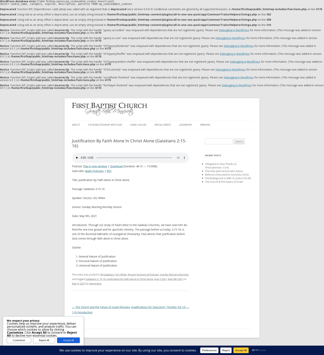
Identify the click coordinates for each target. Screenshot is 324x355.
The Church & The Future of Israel (224, 181)
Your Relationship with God (105, 124)
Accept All (68, 340)
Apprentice (95, 283)
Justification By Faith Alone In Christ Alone (130, 279)
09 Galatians (107, 274)
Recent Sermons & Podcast (143, 274)
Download (116, 166)
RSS (109, 171)
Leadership (185, 124)
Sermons (205, 124)
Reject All (44, 340)
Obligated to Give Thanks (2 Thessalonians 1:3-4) (220, 165)
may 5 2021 (160, 279)
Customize (19, 340)
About (76, 124)
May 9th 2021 (175, 279)
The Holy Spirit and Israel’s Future (224, 171)
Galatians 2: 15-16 (96, 279)
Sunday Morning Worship (174, 274)
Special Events (162, 124)
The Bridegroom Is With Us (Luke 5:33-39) (228, 178)
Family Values (138, 124)
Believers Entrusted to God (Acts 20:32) (227, 174)
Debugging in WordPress (234, 30)
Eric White (121, 274)
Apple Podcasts (94, 171)
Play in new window (95, 166)
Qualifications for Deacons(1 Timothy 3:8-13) (160, 307)
